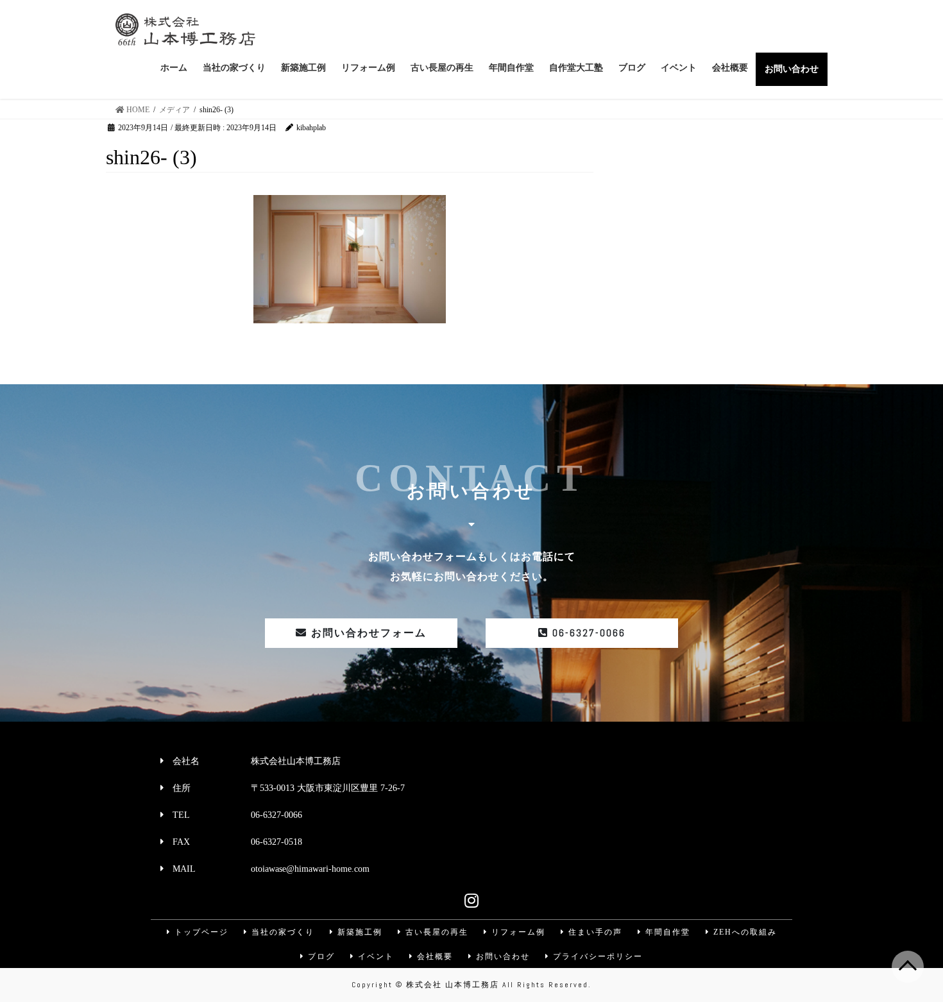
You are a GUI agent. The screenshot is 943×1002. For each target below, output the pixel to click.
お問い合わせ (501, 956)
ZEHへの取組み (743, 932)
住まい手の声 (593, 932)
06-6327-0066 (586, 633)
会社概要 (433, 956)
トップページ (199, 932)
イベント (374, 956)
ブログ (320, 956)
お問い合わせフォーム (367, 632)
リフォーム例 (516, 932)
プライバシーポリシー (596, 956)
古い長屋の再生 (435, 932)
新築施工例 (358, 932)
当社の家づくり (281, 932)
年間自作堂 (666, 932)
